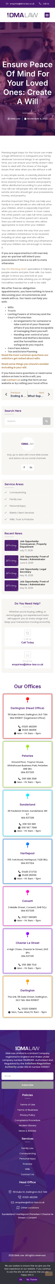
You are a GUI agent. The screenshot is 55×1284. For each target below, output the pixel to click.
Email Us (27, 661)
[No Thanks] (49, 1273)
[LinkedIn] (31, 467)
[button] (47, 15)
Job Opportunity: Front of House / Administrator (34, 558)
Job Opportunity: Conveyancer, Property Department (33, 544)
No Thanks (32, 1279)
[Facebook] (24, 467)
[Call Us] (27, 633)
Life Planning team (16, 269)
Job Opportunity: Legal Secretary (33, 570)
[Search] (46, 421)
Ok (20, 1279)
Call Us (27, 639)
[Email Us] (27, 655)
